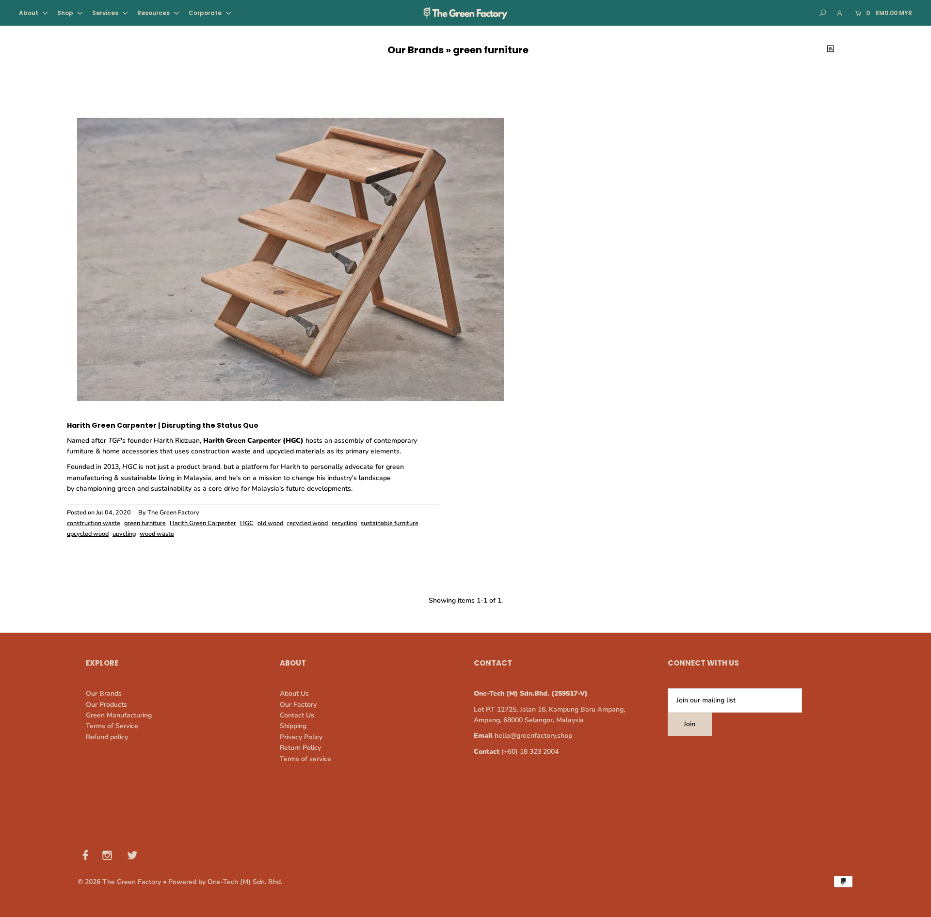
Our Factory (298, 704)
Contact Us (297, 715)
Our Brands (415, 50)
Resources (154, 13)
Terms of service (305, 758)
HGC (247, 523)
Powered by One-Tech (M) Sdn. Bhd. (225, 881)
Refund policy (107, 737)
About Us (294, 693)
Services (106, 13)
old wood (270, 523)
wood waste (157, 533)
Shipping (293, 725)
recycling (344, 523)
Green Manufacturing (119, 715)
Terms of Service (112, 725)
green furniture (145, 523)
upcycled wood (88, 533)
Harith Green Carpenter (203, 523)
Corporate (206, 13)
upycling (124, 533)
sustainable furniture (389, 523)
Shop (66, 13)
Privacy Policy (301, 737)
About (29, 13)
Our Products (106, 704)
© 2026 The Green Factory (119, 881)
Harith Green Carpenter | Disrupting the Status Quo (162, 425)
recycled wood (307, 523)
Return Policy (300, 747)
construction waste (93, 523)
